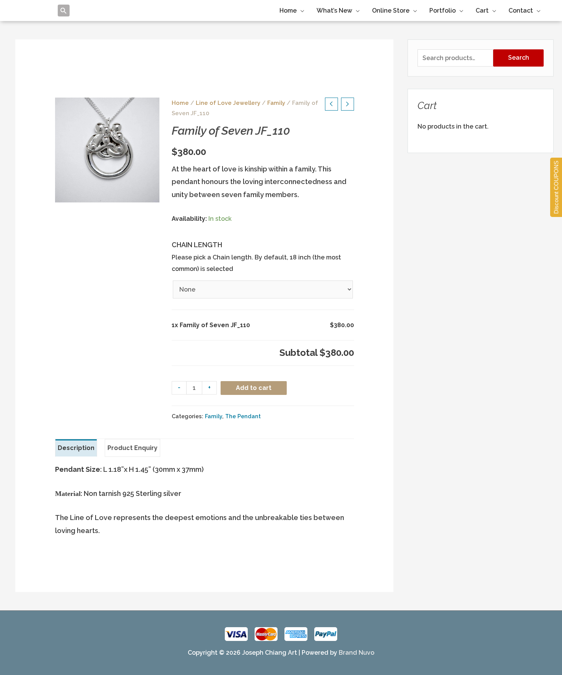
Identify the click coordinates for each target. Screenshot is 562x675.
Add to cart (253, 387)
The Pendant (243, 416)
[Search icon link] (64, 11)
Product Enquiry (132, 448)
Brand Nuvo (356, 652)
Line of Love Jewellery (228, 102)
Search (518, 57)
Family (276, 102)
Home (180, 102)
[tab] (76, 448)
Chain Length (197, 245)
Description (76, 448)
